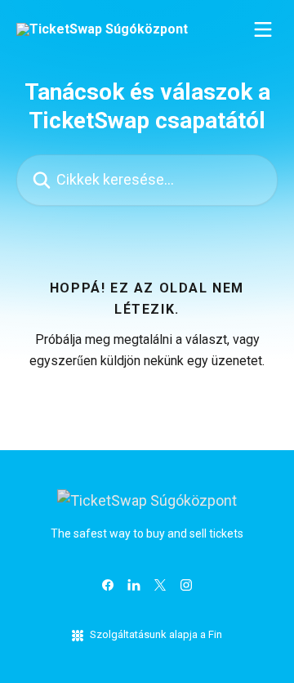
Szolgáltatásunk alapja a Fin (156, 634)
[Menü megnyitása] (263, 29)
